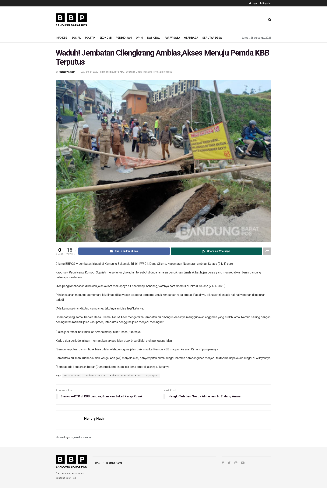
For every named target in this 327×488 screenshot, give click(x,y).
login (67, 437)
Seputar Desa (212, 37)
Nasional (153, 37)
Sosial (76, 37)
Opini (139, 37)
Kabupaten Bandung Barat (126, 375)
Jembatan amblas (95, 375)
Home (96, 462)
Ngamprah (152, 375)
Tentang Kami (114, 462)
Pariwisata (172, 37)
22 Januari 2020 (89, 71)
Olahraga (191, 37)
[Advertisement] (194, 19)
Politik (90, 37)
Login (254, 3)
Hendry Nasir (67, 71)
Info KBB (61, 37)
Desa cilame (72, 375)
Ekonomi (106, 37)
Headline (107, 71)
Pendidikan (124, 37)
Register (266, 3)
